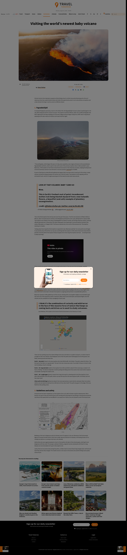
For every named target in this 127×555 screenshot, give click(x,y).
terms (77, 284)
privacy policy (83, 284)
